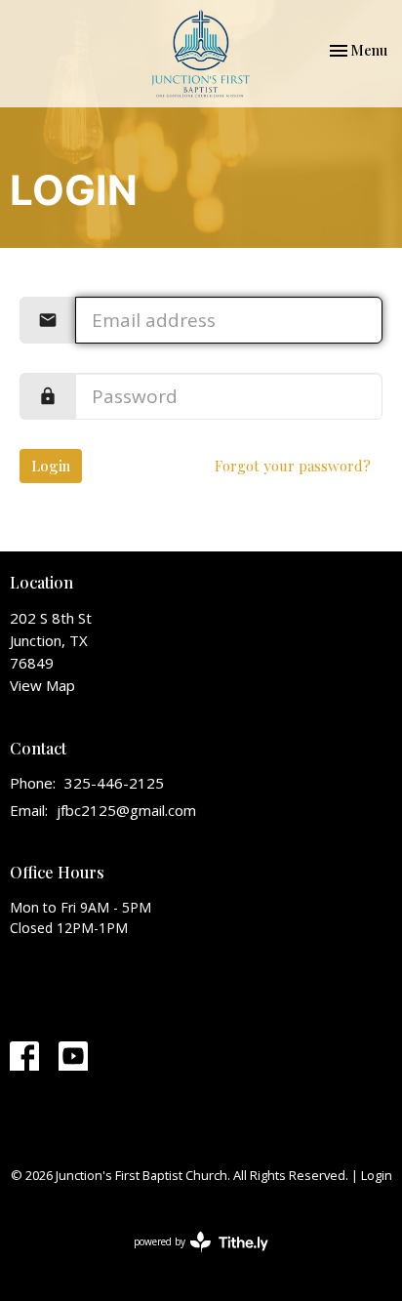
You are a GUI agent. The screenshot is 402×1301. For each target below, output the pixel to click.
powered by (191, 1258)
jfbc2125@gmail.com (126, 810)
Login (50, 465)
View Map (42, 685)
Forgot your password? (293, 465)
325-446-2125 (114, 783)
